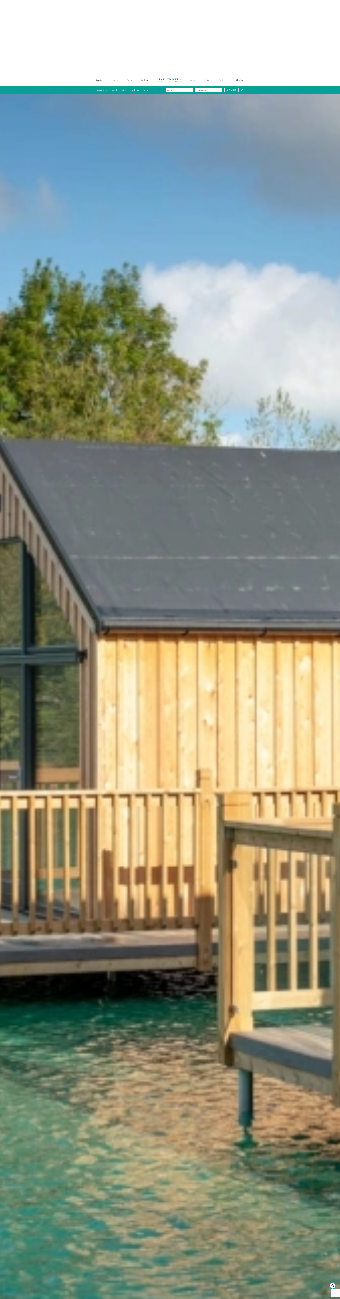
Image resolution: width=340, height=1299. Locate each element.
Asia (207, 80)
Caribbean (223, 80)
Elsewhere (240, 80)
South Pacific (145, 80)
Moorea (115, 80)
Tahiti (129, 80)
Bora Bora (100, 80)
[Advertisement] (79, 18)
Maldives (193, 80)
